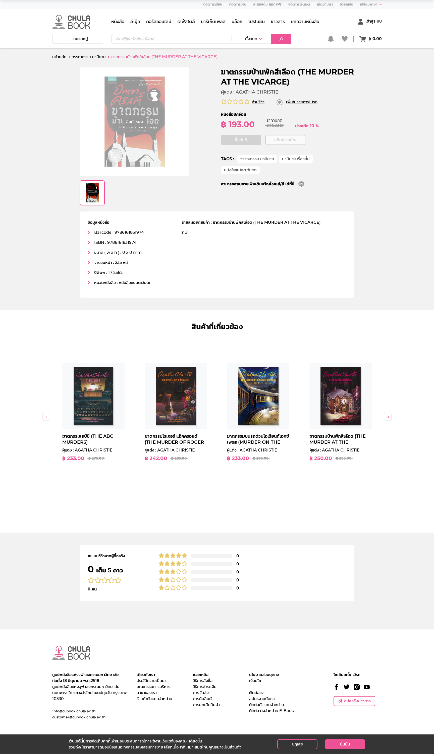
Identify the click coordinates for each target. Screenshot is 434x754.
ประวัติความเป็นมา (151, 680)
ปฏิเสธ (297, 744)
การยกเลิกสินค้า (206, 704)
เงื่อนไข (255, 680)
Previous (46, 417)
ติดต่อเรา (256, 692)
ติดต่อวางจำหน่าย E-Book (271, 710)
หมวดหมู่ (80, 38)
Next (388, 417)
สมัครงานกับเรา (262, 698)
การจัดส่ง (201, 692)
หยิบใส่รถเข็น (285, 139)
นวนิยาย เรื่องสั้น (296, 159)
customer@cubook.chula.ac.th (78, 717)
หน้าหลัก (59, 56)
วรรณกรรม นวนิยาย (257, 159)
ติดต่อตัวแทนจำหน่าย (266, 704)
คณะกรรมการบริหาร (153, 686)
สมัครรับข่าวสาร (357, 701)
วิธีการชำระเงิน (204, 686)
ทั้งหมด (251, 38)
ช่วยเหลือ (200, 674)
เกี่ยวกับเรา (146, 674)
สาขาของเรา (147, 692)
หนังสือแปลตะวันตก (240, 170)
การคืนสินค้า (203, 698)
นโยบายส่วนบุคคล (264, 674)
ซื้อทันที (241, 139)
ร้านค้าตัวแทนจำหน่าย (154, 698)
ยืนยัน (345, 744)
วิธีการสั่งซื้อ (202, 680)
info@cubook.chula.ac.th (73, 711)
